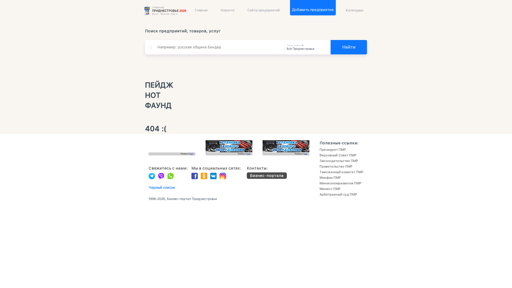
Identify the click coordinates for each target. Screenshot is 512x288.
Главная (201, 10)
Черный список (162, 187)
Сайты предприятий (263, 10)
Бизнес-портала (267, 175)
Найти (349, 47)
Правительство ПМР (336, 166)
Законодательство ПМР (339, 161)
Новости (227, 10)
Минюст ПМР (330, 189)
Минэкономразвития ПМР (340, 183)
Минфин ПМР (330, 178)
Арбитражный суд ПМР (338, 194)
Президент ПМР (333, 150)
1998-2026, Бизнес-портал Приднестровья (183, 199)
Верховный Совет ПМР (338, 155)
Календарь (354, 10)
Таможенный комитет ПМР (341, 172)
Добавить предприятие (313, 10)
